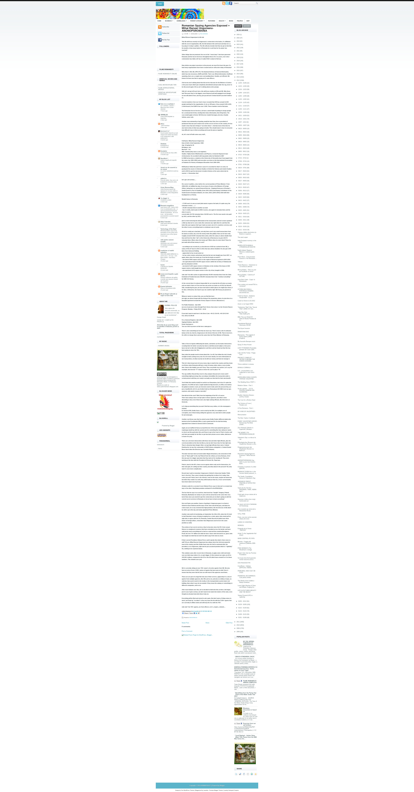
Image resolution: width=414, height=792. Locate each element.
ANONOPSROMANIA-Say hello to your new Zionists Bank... (246, 461)
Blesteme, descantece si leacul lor (250, 709)
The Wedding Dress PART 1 (246, 382)
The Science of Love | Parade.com (244, 404)
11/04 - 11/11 (242, 109)
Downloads (182, 21)
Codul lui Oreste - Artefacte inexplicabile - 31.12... (246, 296)
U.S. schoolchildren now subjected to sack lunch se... (246, 372)
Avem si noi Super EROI (245, 304)
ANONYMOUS (193, 617)
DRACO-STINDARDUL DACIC (244, 656)
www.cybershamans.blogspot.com (167, 386)
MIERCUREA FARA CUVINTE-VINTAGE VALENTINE (247, 378)
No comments (204, 33)
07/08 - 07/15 (242, 161)
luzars (163, 265)
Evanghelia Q (165, 145)
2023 (238, 44)
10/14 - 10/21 (242, 119)
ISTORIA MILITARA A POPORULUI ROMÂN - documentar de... (246, 290)
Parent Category (197, 21)
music (231, 21)
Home (160, 4)
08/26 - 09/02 (242, 141)
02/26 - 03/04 (242, 223)
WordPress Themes (189, 790)
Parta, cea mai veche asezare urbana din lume (247, 518)
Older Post (229, 623)
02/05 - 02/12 (242, 601)
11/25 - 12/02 (242, 99)
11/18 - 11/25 (242, 102)
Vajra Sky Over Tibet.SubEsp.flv (244, 313)
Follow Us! (165, 33)
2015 (238, 70)
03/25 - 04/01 (242, 210)
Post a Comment (187, 631)
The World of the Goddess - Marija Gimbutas (246, 581)
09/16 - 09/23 (242, 132)
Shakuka (163, 144)
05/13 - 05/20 (242, 187)
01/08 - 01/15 (242, 614)
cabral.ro (163, 178)
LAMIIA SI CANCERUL (245, 522)
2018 (238, 60)
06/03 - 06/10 (242, 177)
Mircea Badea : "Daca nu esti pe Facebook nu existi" (247, 270)
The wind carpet (243, 237)
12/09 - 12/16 (242, 93)
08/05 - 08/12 (242, 151)
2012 (238, 80)
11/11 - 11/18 (242, 106)
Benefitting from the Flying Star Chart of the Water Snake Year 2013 (245, 694)
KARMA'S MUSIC (163, 346)
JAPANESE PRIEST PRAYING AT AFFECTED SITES (246, 483)
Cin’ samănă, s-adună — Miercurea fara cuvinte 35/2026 (168, 107)
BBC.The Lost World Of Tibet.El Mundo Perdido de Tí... (247, 318)
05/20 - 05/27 (242, 184)
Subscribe (165, 27)
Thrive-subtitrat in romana (246, 364)
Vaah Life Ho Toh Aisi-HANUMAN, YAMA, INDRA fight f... (247, 489)
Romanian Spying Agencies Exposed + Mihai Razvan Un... (246, 455)
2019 (238, 57)
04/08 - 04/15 (242, 203)
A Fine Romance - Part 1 (245, 408)
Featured (211, 21)
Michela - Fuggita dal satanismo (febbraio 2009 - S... (247, 543)
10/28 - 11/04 (242, 112)
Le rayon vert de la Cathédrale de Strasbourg (247, 505)
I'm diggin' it (165, 198)
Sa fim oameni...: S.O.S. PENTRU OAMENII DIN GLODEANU (246, 390)
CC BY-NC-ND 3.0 (206, 611)
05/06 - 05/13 (242, 190)
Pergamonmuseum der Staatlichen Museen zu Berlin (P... (246, 448)
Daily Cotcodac (166, 221)
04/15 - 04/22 (242, 200)
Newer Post (185, 623)
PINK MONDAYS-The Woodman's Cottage (245, 549)
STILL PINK (241, 514)
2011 (238, 622)
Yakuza (240, 261)
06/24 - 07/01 (242, 168)
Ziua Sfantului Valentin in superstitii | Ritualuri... (245, 428)
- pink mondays (165, 125)
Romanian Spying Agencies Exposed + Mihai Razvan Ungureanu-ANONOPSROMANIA (206, 28)
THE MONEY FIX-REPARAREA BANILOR (246, 433)
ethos (162, 124)
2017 (238, 64)
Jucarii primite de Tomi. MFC (169, 153)
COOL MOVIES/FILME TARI (167, 85)
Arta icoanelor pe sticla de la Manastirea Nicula (247, 509)
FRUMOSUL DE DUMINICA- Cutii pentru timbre (247, 576)
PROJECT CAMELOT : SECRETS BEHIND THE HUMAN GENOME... (246, 359)
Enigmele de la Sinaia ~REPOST (244, 529)
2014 (238, 74)
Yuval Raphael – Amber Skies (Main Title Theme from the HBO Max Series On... (245, 737)
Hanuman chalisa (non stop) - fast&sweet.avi (247, 500)
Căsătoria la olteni (166, 200)
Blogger (172, 425)
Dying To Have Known (245, 344)
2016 (238, 67)
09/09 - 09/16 (242, 135)
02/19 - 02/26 (242, 226)
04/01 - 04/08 (242, 207)
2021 (238, 51)
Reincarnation (242, 414)
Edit (248, 21)
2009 (238, 628)
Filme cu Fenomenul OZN (168, 288)
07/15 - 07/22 (242, 158)
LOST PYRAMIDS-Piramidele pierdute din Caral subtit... (247, 348)
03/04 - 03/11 (242, 220)
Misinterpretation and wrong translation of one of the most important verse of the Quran (169, 232)
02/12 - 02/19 (242, 230)
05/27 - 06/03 (242, 181)
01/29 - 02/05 (242, 604)
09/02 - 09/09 (242, 138)
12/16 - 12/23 (242, 89)
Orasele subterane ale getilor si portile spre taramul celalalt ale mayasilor (169, 279)
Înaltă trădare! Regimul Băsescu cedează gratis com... (246, 251)
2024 (238, 41)
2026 (238, 34)
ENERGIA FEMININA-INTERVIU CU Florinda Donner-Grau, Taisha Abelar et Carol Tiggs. (245, 668)
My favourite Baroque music (246, 341)
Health (222, 21)
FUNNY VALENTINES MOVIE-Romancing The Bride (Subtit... (247, 422)
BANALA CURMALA (244, 367)
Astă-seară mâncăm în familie (169, 223)
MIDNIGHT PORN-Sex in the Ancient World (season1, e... (247, 472)
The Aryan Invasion (244, 328)
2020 (238, 54)
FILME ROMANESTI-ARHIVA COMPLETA (250, 681)
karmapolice (172, 377)
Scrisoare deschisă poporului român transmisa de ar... (247, 558)
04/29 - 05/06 (242, 194)
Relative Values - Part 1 (245, 385)
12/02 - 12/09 (242, 96)
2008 (238, 631)
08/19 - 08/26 (242, 145)
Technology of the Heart (168, 229)
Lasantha (205, 790)
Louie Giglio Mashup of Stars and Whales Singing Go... (247, 586)
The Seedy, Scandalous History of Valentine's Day (246, 477)
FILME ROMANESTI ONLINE (167, 74)
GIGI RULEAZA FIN (244, 563)
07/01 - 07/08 (242, 164)
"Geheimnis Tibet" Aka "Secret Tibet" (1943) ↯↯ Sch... (247, 308)
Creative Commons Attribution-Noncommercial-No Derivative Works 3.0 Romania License (168, 381)
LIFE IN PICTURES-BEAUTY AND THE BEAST (247, 591)
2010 (238, 625)
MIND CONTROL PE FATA (246, 538)
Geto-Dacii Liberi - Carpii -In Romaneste (246, 280)
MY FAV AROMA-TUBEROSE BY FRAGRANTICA (248, 643)
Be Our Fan (166, 40)
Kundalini (164, 151)
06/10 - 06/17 (242, 174)
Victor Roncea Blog (167, 187)
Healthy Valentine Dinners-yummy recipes (246, 396)
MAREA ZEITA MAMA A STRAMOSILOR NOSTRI (246, 246)
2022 (238, 47)
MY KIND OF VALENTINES (246, 411)
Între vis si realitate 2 (167, 104)
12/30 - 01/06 (242, 83)
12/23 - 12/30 (242, 86)
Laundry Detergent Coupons (231, 790)
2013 (238, 77)
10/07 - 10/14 (242, 122)
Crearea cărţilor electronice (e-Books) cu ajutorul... (247, 233)
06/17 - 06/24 (242, 171)
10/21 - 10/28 (242, 115)
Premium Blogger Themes (216, 790)
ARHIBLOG (164, 115)
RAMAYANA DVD (243, 332)
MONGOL (241, 525)
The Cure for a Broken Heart (246, 400)
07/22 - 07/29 (242, 154)
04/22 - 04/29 (242, 197)
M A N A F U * (165, 131)
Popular (238, 26)
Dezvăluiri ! (164, 158)
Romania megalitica (167, 205)
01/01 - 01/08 (242, 617)
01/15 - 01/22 (242, 611)
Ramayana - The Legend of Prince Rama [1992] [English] (246, 336)
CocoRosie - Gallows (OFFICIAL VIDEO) (244, 566)
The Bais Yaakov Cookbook (246, 418)
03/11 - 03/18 (242, 217)
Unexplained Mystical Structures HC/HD (244, 324)
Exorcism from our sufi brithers (249, 724)
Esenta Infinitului (166, 286)
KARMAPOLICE (172, 11)
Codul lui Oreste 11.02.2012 (246, 301)
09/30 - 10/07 (242, 125)
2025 (238, 38)
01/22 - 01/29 (242, 608)
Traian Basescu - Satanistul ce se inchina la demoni (247, 265)
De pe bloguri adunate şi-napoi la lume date (169, 294)
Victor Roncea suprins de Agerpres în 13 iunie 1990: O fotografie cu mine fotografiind (169, 190)
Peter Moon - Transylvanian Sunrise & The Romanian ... (247, 257)
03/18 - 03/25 (242, 213)
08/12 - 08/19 (242, 148)
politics (240, 21)
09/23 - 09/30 (242, 128)
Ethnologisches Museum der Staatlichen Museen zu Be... (247, 443)
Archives (247, 26)
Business (169, 21)
